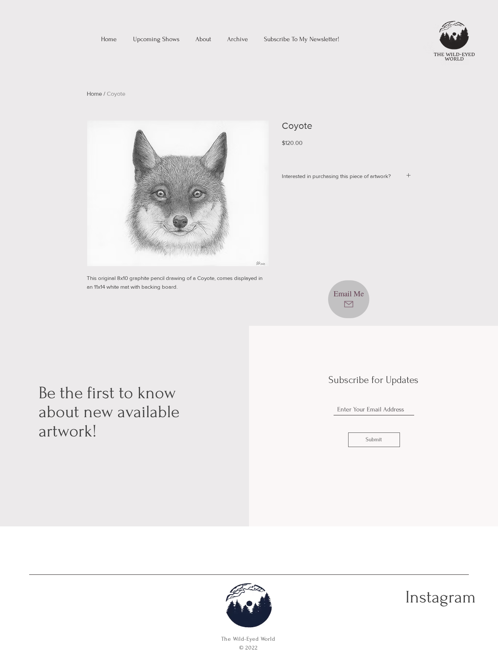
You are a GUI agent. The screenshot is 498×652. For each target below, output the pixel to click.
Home (94, 94)
